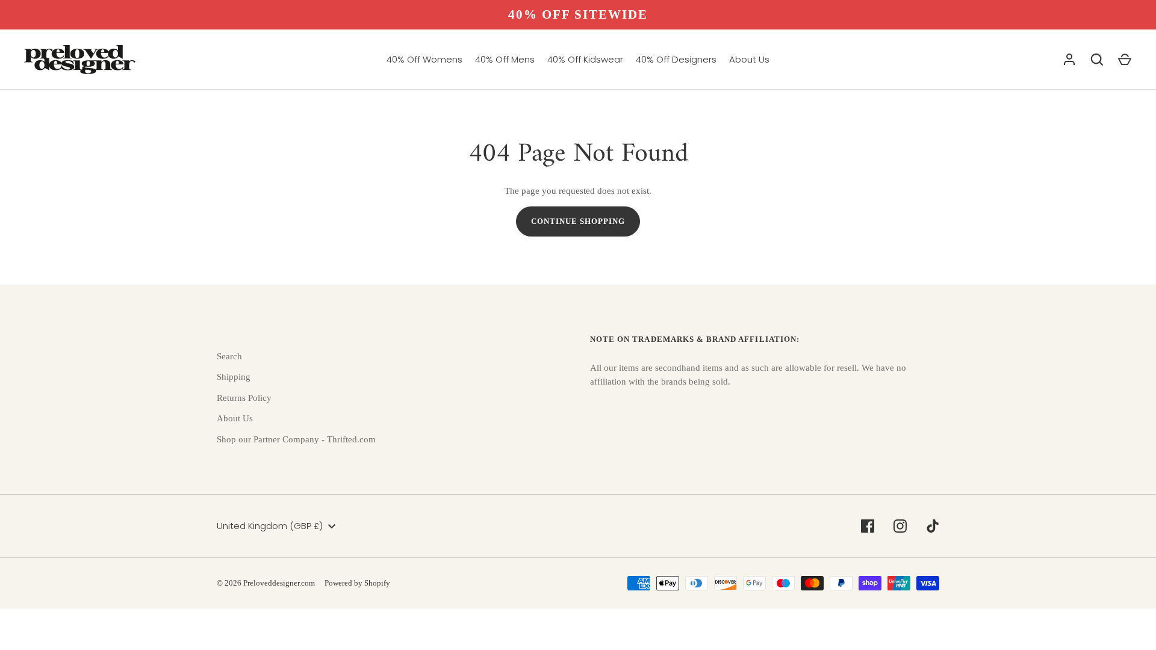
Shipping (233, 377)
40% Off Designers (676, 59)
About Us (749, 59)
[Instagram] (900, 526)
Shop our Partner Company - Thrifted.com (296, 439)
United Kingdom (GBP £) (270, 525)
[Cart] (1124, 59)
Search (229, 356)
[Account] (1069, 59)
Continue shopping (578, 221)
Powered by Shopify (357, 582)
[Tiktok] (932, 526)
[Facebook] (867, 526)
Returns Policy (244, 398)
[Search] (1097, 59)
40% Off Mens (505, 59)
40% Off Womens (424, 59)
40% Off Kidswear (585, 59)
